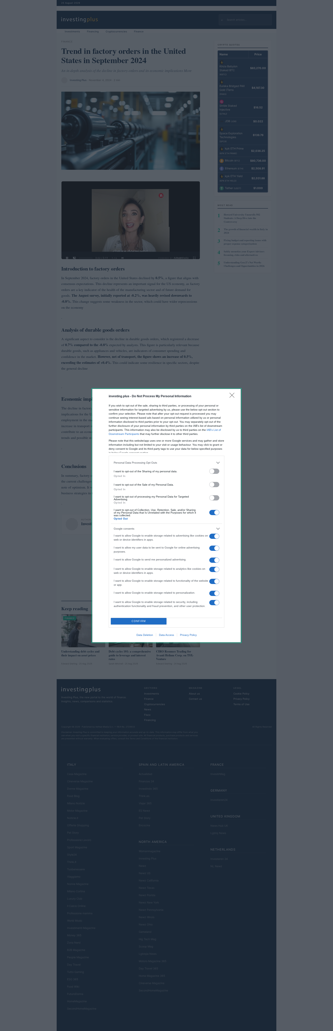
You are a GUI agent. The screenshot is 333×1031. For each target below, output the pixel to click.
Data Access (166, 634)
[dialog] (166, 515)
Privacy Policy (188, 634)
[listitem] (166, 463)
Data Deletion (144, 634)
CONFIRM (139, 621)
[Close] (233, 396)
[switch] (214, 471)
